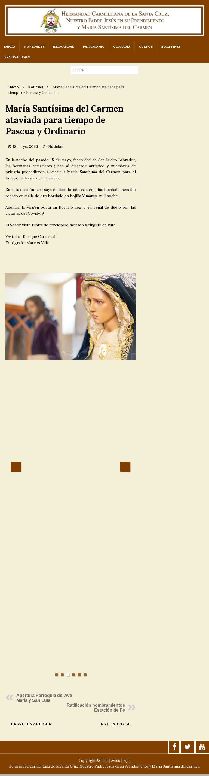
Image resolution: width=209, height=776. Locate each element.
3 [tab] (67, 674)
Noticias (55, 146)
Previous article (31, 723)
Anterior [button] (16, 467)
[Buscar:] (104, 69)
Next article (115, 723)
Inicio (9, 46)
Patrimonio (94, 46)
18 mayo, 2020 (25, 146)
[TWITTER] (187, 747)
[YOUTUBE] (202, 747)
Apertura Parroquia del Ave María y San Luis (44, 698)
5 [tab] (79, 674)
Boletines (171, 46)
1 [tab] (56, 674)
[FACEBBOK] (174, 747)
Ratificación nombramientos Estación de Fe (96, 707)
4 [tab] (73, 674)
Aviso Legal (120, 760)
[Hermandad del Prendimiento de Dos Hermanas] (104, 20)
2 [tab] (62, 674)
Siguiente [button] (125, 467)
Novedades (34, 46)
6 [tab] (85, 674)
